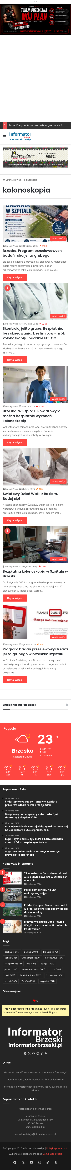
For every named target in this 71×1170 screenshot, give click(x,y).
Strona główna (13, 179)
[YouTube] (33, 1053)
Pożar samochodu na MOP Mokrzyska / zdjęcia (40, 891)
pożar (55, 969)
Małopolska (13, 963)
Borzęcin (31, 952)
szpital (10, 981)
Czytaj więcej (15, 277)
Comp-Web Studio (52, 1153)
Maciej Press (11, 246)
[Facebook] (25, 1053)
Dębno (10, 957)
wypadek (47, 981)
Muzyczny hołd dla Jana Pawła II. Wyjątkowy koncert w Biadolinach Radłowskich (45, 925)
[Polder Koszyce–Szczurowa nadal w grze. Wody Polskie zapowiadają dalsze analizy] (12, 909)
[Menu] (4, 138)
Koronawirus (54, 957)
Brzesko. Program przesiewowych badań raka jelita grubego (32, 253)
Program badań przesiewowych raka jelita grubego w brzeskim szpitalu (35, 651)
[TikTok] (42, 1053)
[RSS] (46, 1053)
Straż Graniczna (30, 975)
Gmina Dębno (31, 957)
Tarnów (29, 981)
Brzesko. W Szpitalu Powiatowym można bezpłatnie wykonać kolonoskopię (31, 416)
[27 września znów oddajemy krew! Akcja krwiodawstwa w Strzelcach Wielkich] (12, 878)
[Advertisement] (35, 84)
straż (9, 975)
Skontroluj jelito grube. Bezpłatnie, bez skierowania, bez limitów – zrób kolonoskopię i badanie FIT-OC (34, 333)
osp (31, 963)
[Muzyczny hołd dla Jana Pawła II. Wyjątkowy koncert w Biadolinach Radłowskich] (12, 926)
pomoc (10, 969)
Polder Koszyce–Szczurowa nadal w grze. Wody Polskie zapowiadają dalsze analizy (46, 908)
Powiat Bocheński (33, 969)
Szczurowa (54, 975)
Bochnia (11, 952)
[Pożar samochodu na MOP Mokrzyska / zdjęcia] (12, 894)
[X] (29, 1053)
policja (47, 963)
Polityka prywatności (57, 1148)
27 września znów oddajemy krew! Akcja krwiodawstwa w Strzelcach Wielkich (45, 877)
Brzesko (50, 952)
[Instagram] (38, 1053)
